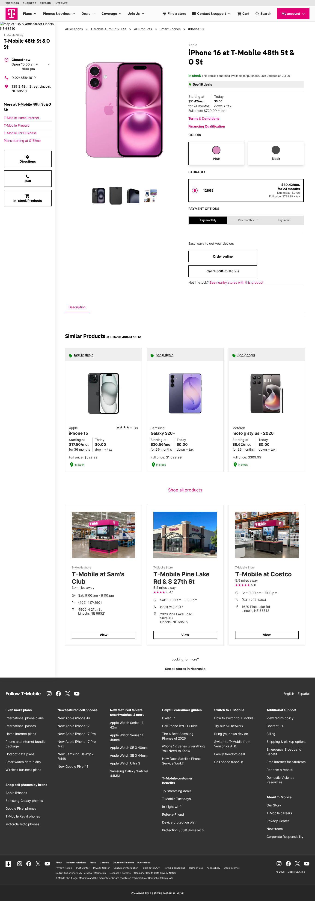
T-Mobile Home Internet (21, 118)
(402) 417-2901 (90, 602)
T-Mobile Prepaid (17, 125)
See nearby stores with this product (236, 282)
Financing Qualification (206, 126)
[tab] (77, 307)
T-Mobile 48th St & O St (108, 29)
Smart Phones (170, 29)
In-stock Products (27, 198)
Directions (28, 159)
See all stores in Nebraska (185, 669)
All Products (143, 29)
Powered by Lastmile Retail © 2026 (157, 893)
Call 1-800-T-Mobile (222, 271)
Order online (223, 256)
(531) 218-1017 (171, 607)
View (103, 635)
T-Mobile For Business (20, 133)
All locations (74, 29)
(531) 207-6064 (254, 600)
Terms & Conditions (204, 118)
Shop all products (185, 490)
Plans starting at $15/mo (22, 141)
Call (28, 178)
